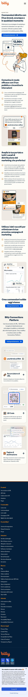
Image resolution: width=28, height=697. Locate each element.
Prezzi (2, 531)
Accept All (14, 689)
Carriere (3, 604)
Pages (2, 501)
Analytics (3, 498)
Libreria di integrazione (7, 526)
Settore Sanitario (5, 551)
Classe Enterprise (5, 529)
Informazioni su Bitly (6, 601)
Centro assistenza (5, 587)
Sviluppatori (4, 581)
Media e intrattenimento (7, 546)
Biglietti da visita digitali (7, 518)
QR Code (3, 493)
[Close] (26, 668)
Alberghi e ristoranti (6, 544)
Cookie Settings (14, 693)
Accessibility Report (6, 619)
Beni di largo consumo (6, 541)
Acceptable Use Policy (6, 637)
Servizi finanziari (5, 556)
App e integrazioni (5, 584)
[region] (14, 682)
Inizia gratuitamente (9, 35)
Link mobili (3, 513)
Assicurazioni (4, 554)
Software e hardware (6, 549)
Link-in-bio (3, 508)
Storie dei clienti (5, 576)
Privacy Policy (4, 629)
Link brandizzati (5, 510)
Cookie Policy (4, 631)
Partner (3, 609)
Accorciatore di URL (6, 490)
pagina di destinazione (9, 180)
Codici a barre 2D (5, 495)
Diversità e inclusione (6, 606)
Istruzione (3, 562)
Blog (2, 569)
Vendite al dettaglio (6, 538)
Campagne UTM (5, 515)
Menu (24, 3)
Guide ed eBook (5, 571)
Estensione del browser (7, 592)
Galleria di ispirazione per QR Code (9, 579)
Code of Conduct (5, 639)
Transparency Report (6, 642)
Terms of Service (5, 634)
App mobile (4, 594)
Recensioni (3, 617)
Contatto (3, 614)
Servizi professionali (6, 559)
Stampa (3, 612)
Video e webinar (5, 574)
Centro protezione (5, 589)
